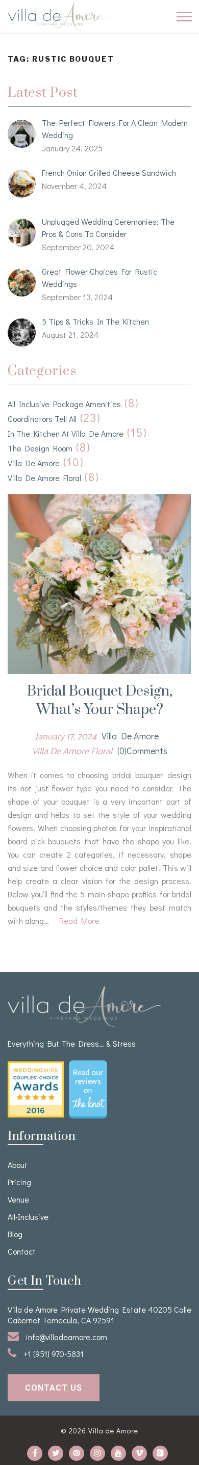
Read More (79, 920)
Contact (22, 1251)
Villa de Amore (34, 463)
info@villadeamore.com (65, 1336)
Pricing (19, 1182)
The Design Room (40, 448)
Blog (15, 1234)
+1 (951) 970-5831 (52, 1353)
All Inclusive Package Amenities (64, 403)
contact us (53, 1388)
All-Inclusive (28, 1216)
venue (18, 1199)
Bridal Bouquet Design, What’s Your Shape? (99, 700)
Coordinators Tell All (42, 418)
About (18, 1164)
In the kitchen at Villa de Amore (65, 433)
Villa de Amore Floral (44, 477)
